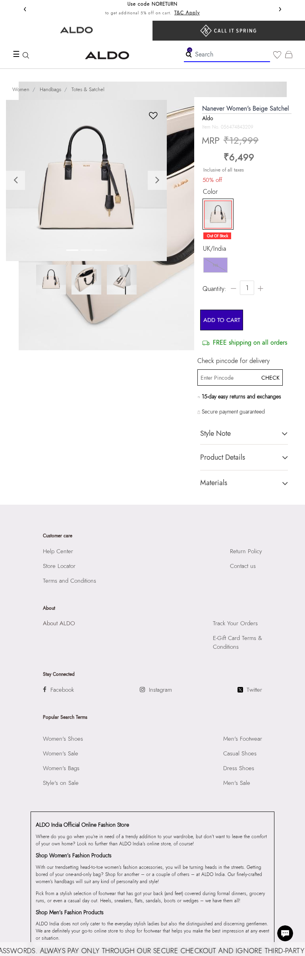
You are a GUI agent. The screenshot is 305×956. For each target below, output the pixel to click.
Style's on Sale (61, 782)
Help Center (58, 551)
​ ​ (228, 31)
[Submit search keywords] (189, 54)
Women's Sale (60, 753)
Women (20, 89)
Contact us (243, 566)
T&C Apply (187, 12)
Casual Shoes (240, 753)
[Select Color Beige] (216, 214)
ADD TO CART (221, 320)
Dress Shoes (238, 768)
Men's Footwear (242, 738)
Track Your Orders (235, 623)
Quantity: (214, 288)
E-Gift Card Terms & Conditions (237, 642)
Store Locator (59, 566)
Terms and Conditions (69, 580)
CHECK (269, 378)
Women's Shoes (63, 738)
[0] (277, 55)
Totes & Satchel (87, 89)
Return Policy (246, 551)
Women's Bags (61, 768)
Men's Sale (236, 782)
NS (215, 265)
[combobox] (227, 54)
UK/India (214, 248)
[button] (18, 180)
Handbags (50, 89)
